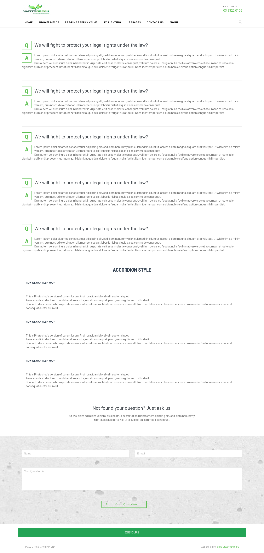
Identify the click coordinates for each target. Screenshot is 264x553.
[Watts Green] (36, 9)
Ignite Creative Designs (227, 546)
